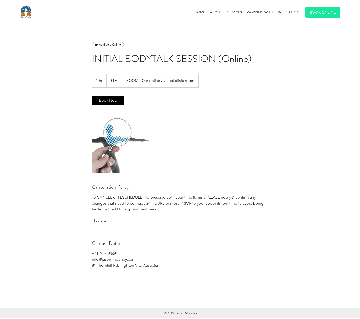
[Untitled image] (120, 144)
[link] (108, 100)
